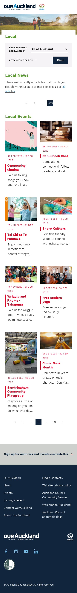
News (7, 485)
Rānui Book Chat (55, 156)
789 (50, 103)
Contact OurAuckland (18, 508)
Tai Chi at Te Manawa (17, 237)
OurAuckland (12, 478)
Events (8, 493)
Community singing (16, 168)
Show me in (18, 49)
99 (54, 422)
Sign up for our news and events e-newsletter (36, 454)
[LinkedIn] (36, 552)
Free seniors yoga (52, 300)
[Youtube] (26, 552)
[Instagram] (16, 552)
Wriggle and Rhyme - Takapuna (16, 300)
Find (60, 60)
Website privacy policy (57, 485)
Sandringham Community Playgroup (18, 392)
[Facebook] (6, 552)
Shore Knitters (54, 229)
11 (38, 422)
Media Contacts (52, 478)
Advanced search (21, 60)
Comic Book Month (51, 365)
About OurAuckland (17, 515)
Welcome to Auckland (56, 505)
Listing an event (14, 500)
